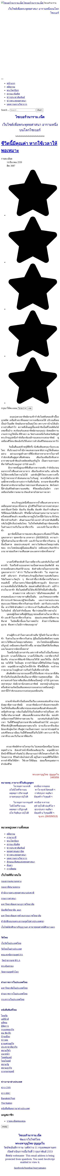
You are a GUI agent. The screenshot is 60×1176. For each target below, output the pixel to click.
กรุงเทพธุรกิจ (7, 1029)
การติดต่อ (11, 869)
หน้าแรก (11, 83)
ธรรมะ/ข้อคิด (13, 94)
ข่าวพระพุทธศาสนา (16, 101)
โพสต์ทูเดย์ (6, 1057)
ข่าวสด (4, 1040)
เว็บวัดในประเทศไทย (11, 943)
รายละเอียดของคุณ (16, 1121)
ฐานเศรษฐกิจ (7, 1043)
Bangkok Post (8, 1098)
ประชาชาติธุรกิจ (9, 1047)
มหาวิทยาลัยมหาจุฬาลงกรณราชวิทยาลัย (21, 915)
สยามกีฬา (6, 1050)
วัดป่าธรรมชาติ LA (11, 960)
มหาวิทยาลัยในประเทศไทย (14, 988)
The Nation (6, 1103)
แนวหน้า (5, 1054)
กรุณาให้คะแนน (9, 408)
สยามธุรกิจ (6, 1068)
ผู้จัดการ (5, 1026)
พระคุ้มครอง (7, 966)
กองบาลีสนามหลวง (10, 887)
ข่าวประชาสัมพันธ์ (16, 97)
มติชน (4, 1022)
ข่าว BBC (5, 1093)
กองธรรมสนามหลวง (11, 881)
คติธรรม (11, 87)
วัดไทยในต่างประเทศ (11, 949)
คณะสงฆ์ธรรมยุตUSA (12, 954)
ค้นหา (39, 110)
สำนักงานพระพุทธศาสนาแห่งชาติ (17, 893)
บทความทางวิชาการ (17, 104)
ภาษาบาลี (11, 837)
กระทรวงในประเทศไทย (12, 999)
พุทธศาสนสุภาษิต (15, 851)
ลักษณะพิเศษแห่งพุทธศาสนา (21, 862)
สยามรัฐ (5, 1064)
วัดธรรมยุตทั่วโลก (10, 972)
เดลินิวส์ (5, 1019)
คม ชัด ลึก (6, 1033)
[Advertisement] (30, 47)
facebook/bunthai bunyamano (30, 1167)
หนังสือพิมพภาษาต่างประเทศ (15, 1108)
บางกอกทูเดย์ (7, 1071)
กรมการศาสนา (8, 898)
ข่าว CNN (6, 1087)
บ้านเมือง (5, 1036)
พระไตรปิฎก (13, 90)
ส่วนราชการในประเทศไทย (14, 994)
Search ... (5, 110)
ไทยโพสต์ (6, 1061)
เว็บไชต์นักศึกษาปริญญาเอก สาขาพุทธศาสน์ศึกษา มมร (28, 927)
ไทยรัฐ (4, 1015)
